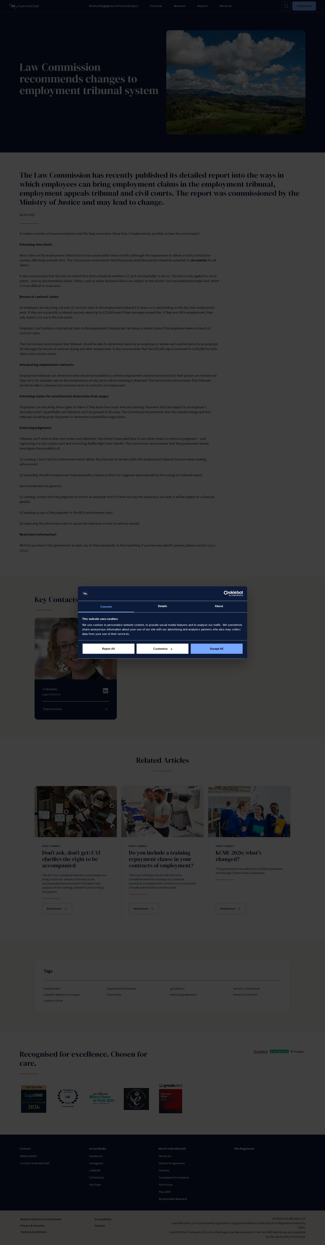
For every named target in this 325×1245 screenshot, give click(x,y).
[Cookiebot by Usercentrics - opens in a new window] (226, 593)
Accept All (216, 648)
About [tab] (219, 605)
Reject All (108, 648)
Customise (160, 648)
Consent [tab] (106, 606)
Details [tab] (162, 605)
